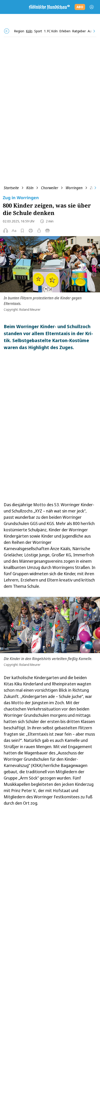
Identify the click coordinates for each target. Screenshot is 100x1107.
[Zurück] (7, 31)
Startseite (11, 187)
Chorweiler (49, 187)
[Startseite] (49, 7)
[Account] (91, 7)
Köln (29, 187)
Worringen (74, 187)
